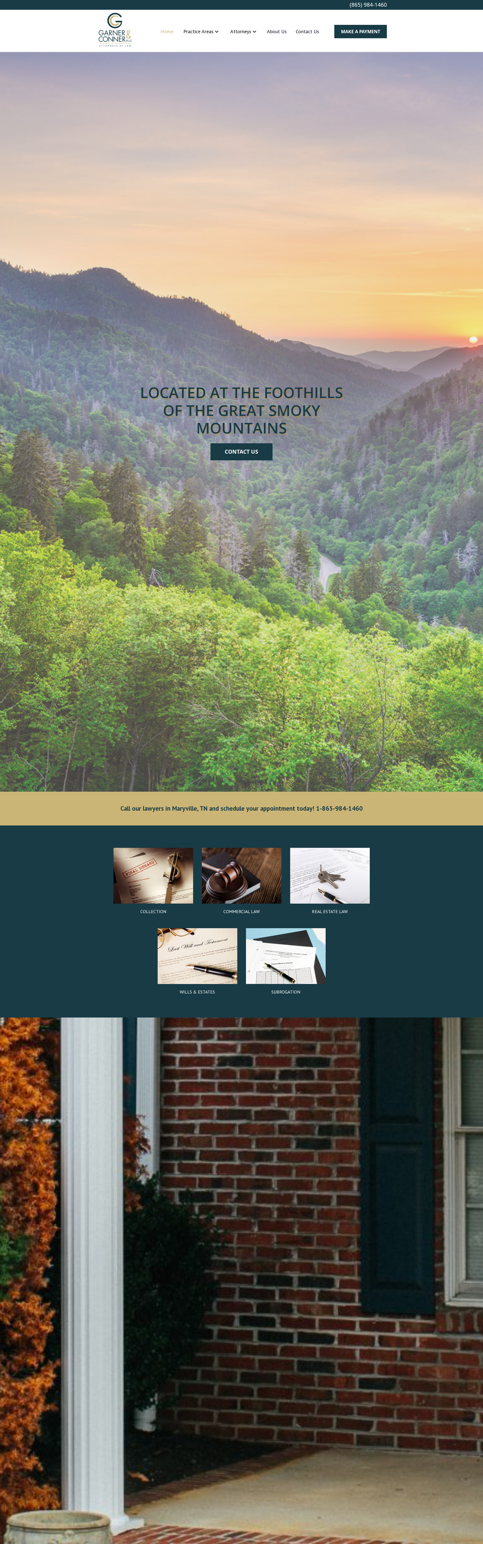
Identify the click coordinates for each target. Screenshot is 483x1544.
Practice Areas (198, 31)
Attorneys (240, 31)
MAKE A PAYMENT (360, 31)
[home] (115, 31)
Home (166, 31)
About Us (277, 31)
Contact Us (307, 31)
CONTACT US (241, 451)
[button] (201, 31)
